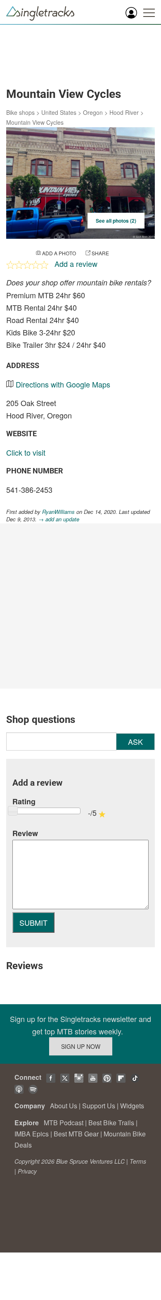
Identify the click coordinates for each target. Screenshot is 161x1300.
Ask (135, 741)
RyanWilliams (58, 512)
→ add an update (58, 519)
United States (58, 112)
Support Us (98, 1105)
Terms (138, 1161)
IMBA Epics (31, 1133)
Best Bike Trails (111, 1122)
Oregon (93, 112)
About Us (63, 1105)
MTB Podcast (63, 1122)
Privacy (27, 1171)
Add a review (75, 263)
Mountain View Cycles (35, 122)
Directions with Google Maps (63, 384)
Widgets (132, 1105)
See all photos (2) (116, 220)
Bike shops (20, 112)
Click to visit (25, 452)
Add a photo (59, 253)
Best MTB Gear (76, 1133)
